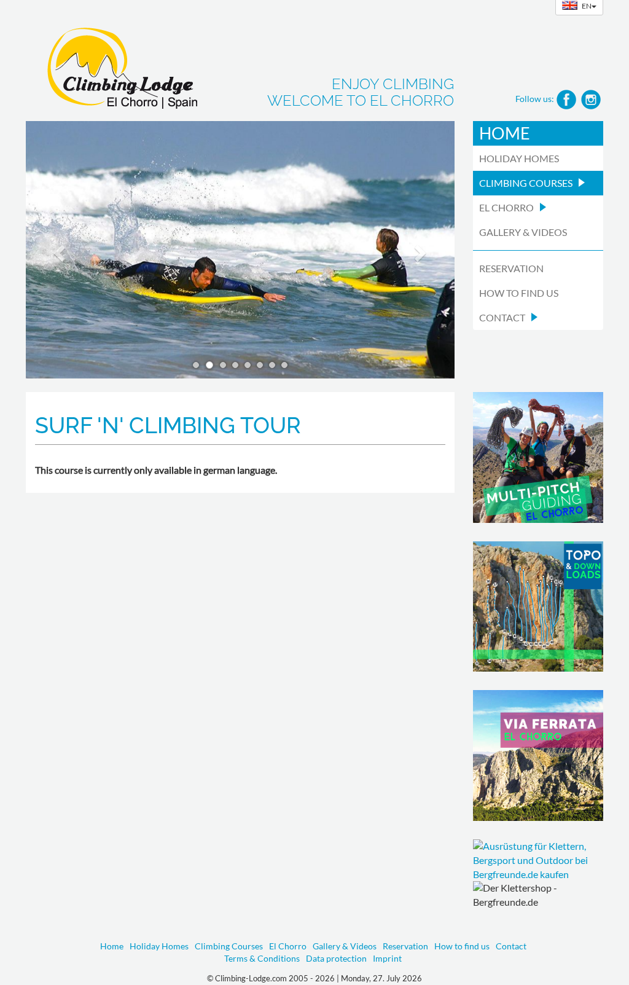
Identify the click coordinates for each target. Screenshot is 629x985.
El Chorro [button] (506, 207)
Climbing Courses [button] (525, 183)
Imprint (387, 958)
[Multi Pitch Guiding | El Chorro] (538, 457)
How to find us (518, 293)
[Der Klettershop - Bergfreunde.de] (538, 860)
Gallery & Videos (523, 232)
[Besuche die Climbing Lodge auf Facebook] (566, 98)
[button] (58, 250)
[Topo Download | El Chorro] (538, 606)
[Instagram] (591, 98)
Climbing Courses (229, 946)
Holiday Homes (519, 158)
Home (504, 133)
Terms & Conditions (262, 958)
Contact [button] (502, 317)
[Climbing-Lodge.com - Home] (112, 64)
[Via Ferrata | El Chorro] (538, 755)
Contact (511, 946)
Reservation (511, 268)
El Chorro (288, 946)
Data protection (336, 958)
